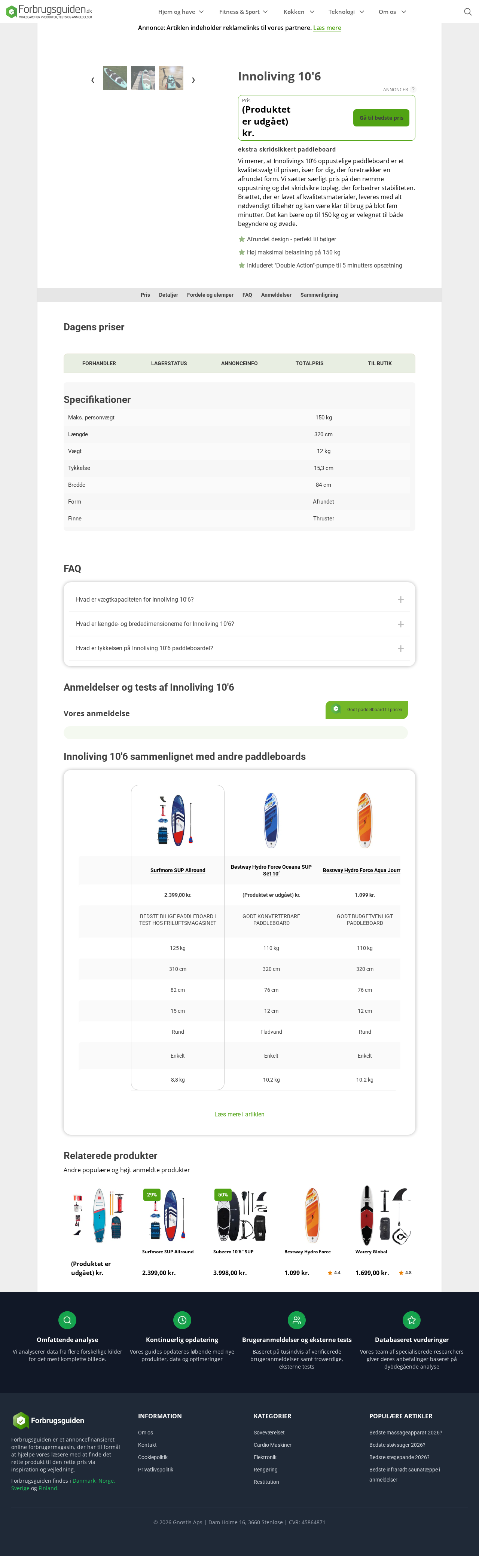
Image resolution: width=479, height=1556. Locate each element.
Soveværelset (269, 1433)
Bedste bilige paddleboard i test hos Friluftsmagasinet (177, 919)
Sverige (20, 1488)
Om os (387, 11)
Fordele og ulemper (210, 295)
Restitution (266, 1482)
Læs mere (327, 28)
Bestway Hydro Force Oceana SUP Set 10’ (271, 870)
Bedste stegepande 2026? (399, 1457)
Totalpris (310, 363)
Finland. (49, 1488)
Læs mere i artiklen (239, 1114)
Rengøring (266, 1470)
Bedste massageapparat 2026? (405, 1433)
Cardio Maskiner (273, 1445)
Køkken (294, 11)
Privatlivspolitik (155, 1470)
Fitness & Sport (239, 11)
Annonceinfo (239, 363)
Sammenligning (319, 295)
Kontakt (147, 1445)
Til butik (380, 363)
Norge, (106, 1480)
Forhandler (99, 363)
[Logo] (49, 11)
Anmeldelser (276, 295)
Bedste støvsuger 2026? (397, 1445)
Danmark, (85, 1480)
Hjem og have (176, 11)
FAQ (247, 295)
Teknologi (342, 11)
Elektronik (265, 1457)
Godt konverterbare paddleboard (271, 919)
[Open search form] (467, 11)
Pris (145, 295)
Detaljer (168, 295)
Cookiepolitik (153, 1457)
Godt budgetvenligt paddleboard (365, 919)
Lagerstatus (169, 363)
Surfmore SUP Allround (177, 870)
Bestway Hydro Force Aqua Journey (365, 870)
